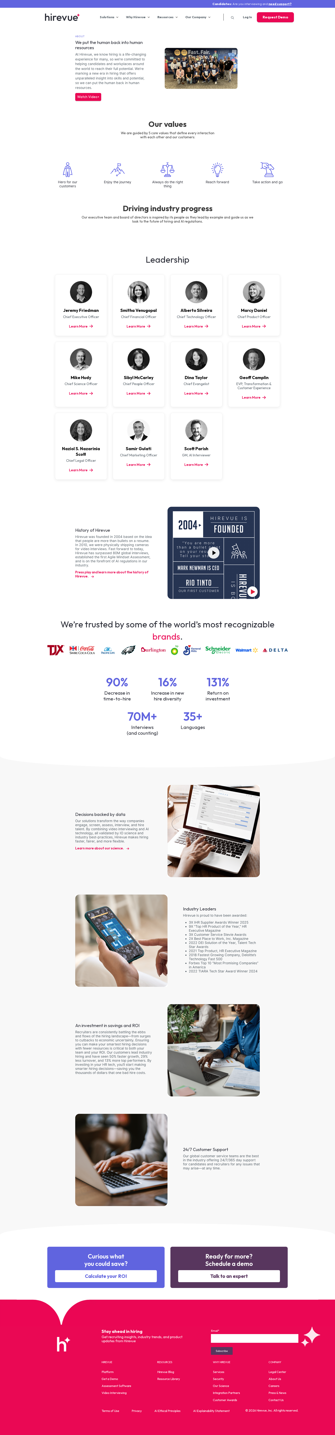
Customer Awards (225, 1400)
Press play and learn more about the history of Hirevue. (112, 574)
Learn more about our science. (99, 848)
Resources (165, 17)
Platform (108, 1372)
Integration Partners (226, 1393)
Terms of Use (110, 1411)
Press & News (277, 1393)
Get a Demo (110, 1379)
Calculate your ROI (106, 1276)
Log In (247, 17)
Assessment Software (116, 1386)
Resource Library (168, 1379)
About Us (275, 1379)
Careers (274, 1386)
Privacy (137, 1411)
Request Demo (275, 17)
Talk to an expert (229, 1276)
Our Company (196, 17)
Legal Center (277, 1372)
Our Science (221, 1386)
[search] (231, 17)
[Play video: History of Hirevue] (214, 553)
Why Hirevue (136, 17)
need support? (280, 4)
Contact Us (276, 1400)
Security (218, 1379)
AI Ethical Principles (167, 1411)
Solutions (107, 17)
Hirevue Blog (165, 1372)
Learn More (78, 326)
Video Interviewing (114, 1393)
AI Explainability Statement (211, 1411)
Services (218, 1372)
